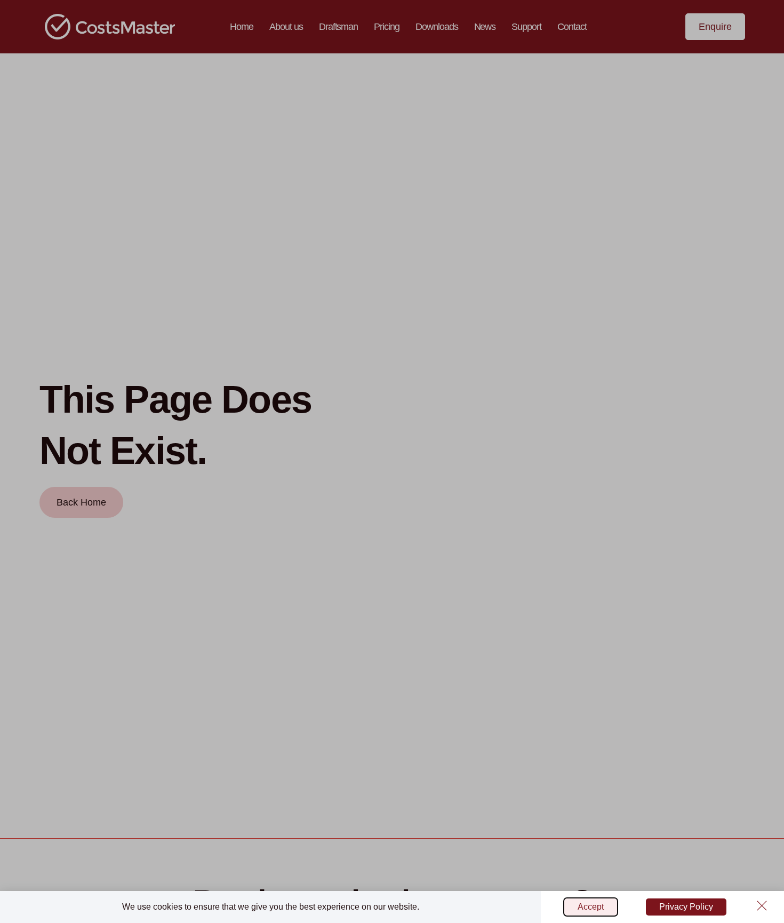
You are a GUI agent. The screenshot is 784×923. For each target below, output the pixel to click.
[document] (392, 461)
